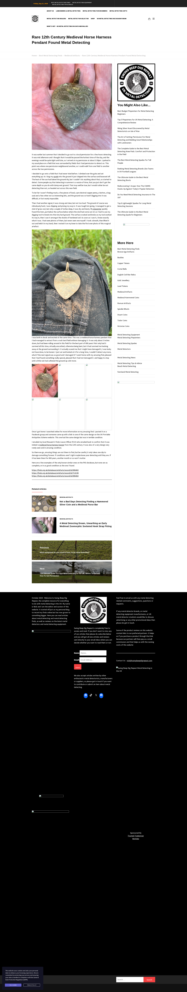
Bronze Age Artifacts (125, 252)
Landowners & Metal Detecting (68, 11)
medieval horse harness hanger (51, 445)
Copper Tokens (123, 263)
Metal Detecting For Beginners (95, 11)
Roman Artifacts (124, 303)
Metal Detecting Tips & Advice (62, 4)
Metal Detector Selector (78, 19)
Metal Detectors (124, 349)
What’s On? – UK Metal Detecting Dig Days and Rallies (67, 26)
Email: (76, 660)
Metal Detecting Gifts (118, 11)
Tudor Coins (122, 320)
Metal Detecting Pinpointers (128, 337)
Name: (77, 653)
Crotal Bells (122, 269)
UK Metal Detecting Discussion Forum (111, 19)
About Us (50, 11)
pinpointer (97, 209)
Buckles (120, 257)
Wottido (135, 838)
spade (55, 176)
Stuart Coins (122, 314)
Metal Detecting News (126, 357)
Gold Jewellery (123, 280)
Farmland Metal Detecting (128, 372)
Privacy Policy (31, 985)
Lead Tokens (122, 286)
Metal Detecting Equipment (82, 2)
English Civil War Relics (126, 274)
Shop (93, 19)
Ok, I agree (13, 985)
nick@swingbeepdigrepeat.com (139, 660)
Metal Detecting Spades (127, 343)
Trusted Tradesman (136, 836)
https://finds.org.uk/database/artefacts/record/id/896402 (55, 470)
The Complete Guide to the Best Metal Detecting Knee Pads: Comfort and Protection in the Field (136, 151)
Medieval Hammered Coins (128, 297)
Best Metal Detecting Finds (60, 2)
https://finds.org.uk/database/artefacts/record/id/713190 (55, 473)
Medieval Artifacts (66, 497)
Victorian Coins (123, 326)
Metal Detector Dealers (56, 19)
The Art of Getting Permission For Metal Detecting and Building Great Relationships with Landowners (134, 140)
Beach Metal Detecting (126, 366)
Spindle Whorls (123, 309)
